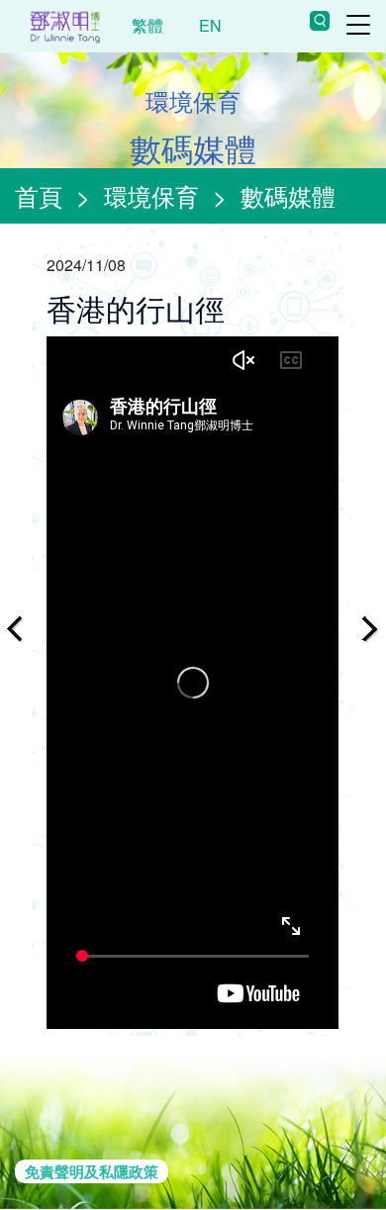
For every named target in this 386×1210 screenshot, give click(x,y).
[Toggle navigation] (358, 25)
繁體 (147, 25)
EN (210, 25)
